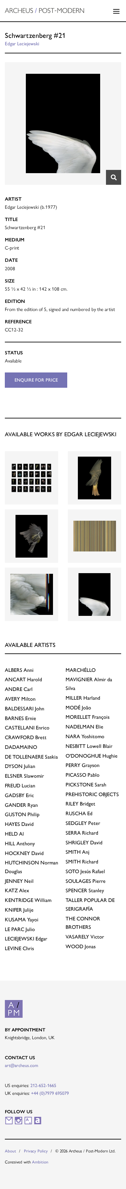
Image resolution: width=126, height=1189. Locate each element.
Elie (84, 727)
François (88, 717)
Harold (23, 679)
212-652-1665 (43, 1085)
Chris (19, 948)
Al (14, 834)
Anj (77, 852)
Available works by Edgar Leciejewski (60, 434)
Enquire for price (36, 380)
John (24, 709)
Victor (85, 937)
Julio (20, 929)
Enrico (27, 728)
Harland (83, 698)
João (78, 708)
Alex (17, 890)
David (19, 824)
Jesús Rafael (85, 871)
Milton (20, 699)
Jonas (81, 946)
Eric (19, 795)
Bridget (80, 804)
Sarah (86, 785)
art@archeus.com (21, 1065)
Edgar (26, 939)
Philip (22, 814)
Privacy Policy (36, 1151)
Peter (83, 823)
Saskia (31, 757)
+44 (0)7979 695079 (50, 1093)
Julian (20, 766)
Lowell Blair (89, 746)
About (10, 1151)
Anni (19, 670)
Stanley (85, 890)
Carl (19, 689)
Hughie (92, 756)
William (28, 900)
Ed (79, 813)
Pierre (86, 881)
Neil (19, 881)
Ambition (40, 1162)
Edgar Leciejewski (22, 44)
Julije (19, 910)
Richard (82, 833)
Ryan (21, 805)
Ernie (20, 718)
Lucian (20, 786)
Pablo (83, 775)
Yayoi (21, 920)
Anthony (20, 843)
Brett (26, 737)
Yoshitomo (85, 736)
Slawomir (24, 776)
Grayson (83, 765)
